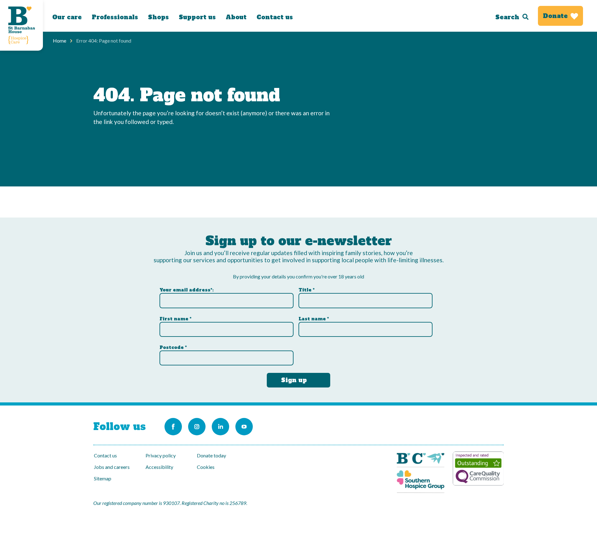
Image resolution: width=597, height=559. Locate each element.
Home (59, 41)
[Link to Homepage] (21, 25)
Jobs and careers (112, 467)
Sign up (294, 380)
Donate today (211, 455)
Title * (306, 290)
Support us (197, 17)
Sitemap (102, 478)
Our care (67, 17)
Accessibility (159, 467)
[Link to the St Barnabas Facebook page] (173, 426)
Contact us (275, 17)
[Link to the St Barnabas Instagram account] (197, 426)
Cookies (206, 467)
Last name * (313, 319)
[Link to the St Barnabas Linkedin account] (220, 426)
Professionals (115, 17)
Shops (158, 17)
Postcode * (173, 347)
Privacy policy (161, 455)
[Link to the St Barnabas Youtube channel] (244, 426)
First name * (176, 319)
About (236, 17)
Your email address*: (187, 290)
